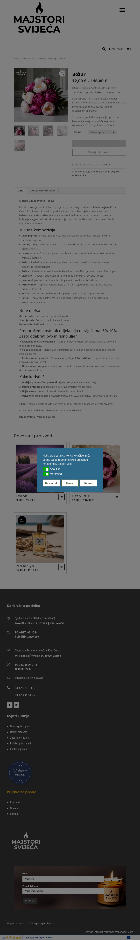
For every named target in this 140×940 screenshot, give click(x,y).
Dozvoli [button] (88, 483)
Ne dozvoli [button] (51, 483)
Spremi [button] (70, 483)
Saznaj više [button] (65, 463)
